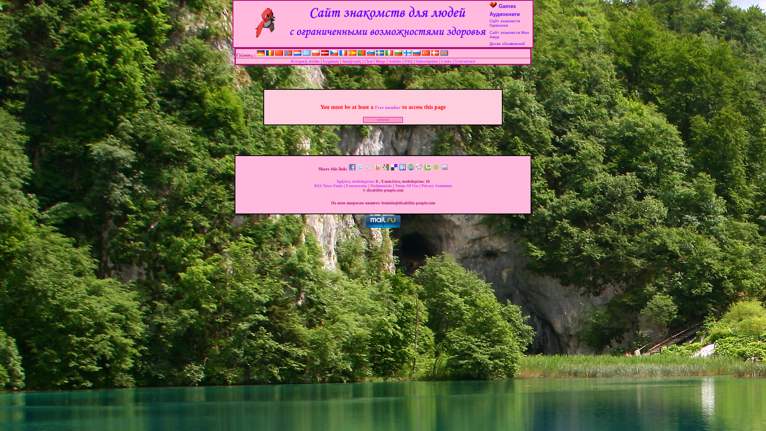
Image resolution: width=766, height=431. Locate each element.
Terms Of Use (407, 186)
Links (446, 61)
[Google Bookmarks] (386, 168)
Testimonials (381, 186)
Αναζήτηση (351, 61)
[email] (444, 168)
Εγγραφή (331, 61)
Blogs (380, 61)
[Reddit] (419, 168)
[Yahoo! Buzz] (377, 168)
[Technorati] (427, 168)
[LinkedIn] (402, 168)
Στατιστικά (465, 61)
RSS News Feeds (329, 186)
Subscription (427, 61)
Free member (388, 107)
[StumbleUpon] (411, 168)
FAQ (409, 61)
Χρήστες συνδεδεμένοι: (356, 181)
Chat (368, 61)
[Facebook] (352, 168)
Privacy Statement (436, 186)
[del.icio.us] (394, 168)
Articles (395, 61)
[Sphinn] (436, 168)
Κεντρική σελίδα (305, 61)
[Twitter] (360, 168)
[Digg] (369, 168)
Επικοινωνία (357, 186)
